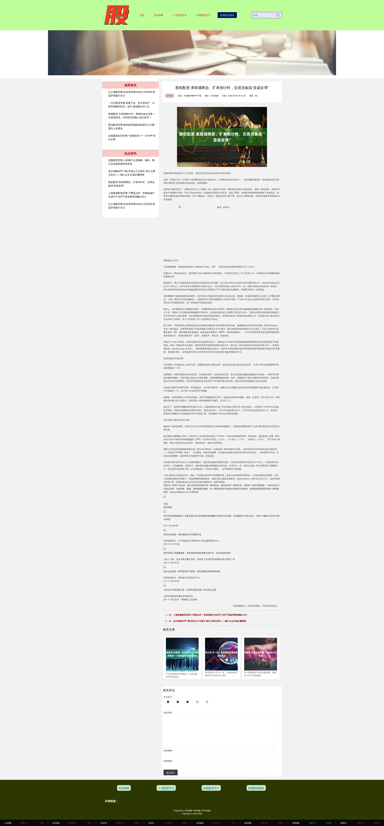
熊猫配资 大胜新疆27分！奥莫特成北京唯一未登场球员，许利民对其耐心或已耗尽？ (131, 115)
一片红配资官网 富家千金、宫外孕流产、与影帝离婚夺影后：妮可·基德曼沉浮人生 (131, 104)
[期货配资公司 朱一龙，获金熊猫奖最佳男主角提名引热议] (221, 653)
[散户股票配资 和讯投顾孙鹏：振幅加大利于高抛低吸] (260, 653)
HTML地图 (205, 810)
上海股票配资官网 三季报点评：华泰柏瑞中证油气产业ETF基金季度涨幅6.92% (210, 614)
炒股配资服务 (227, 15)
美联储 (169, 95)
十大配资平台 (180, 15)
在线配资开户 (203, 15)
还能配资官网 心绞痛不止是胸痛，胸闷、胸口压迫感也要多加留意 (131, 161)
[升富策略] (116, 14)
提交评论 (170, 772)
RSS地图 (197, 810)
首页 (142, 15)
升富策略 (158, 15)
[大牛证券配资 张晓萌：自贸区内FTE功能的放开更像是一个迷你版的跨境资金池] (182, 653)
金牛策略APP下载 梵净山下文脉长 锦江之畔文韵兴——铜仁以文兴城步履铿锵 (209, 620)
